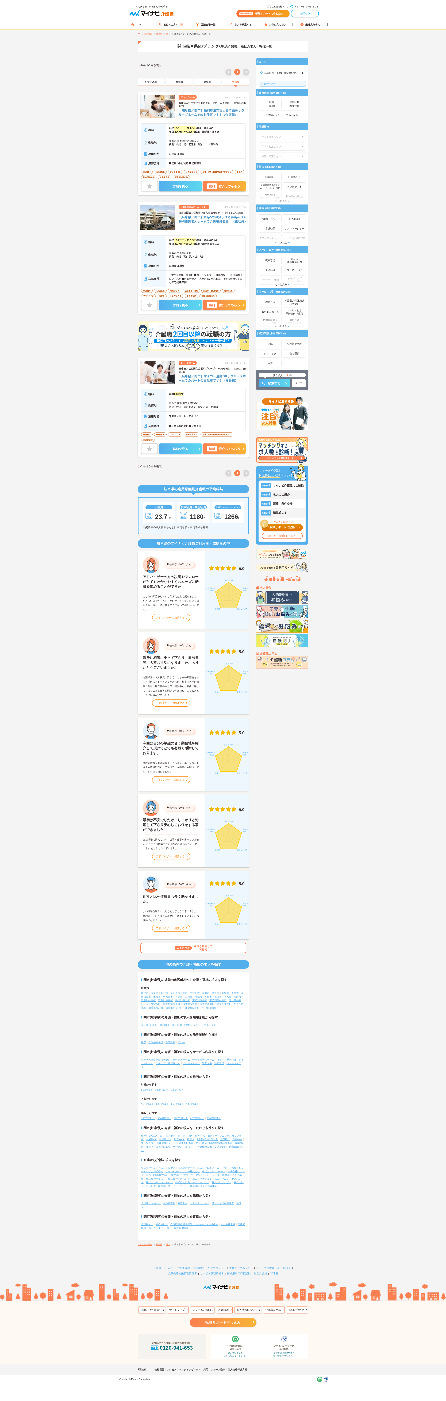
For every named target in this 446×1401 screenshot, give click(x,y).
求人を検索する (243, 24)
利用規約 (223, 1309)
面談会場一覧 (208, 24)
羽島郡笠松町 (165, 1000)
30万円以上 (192, 1104)
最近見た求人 (312, 24)
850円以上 (147, 1089)
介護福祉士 (147, 1224)
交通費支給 (220, 1146)
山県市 (188, 996)
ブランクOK (147, 1143)
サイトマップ (177, 1309)
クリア (298, 383)
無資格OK (179, 1139)
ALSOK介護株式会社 (157, 1175)
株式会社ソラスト (156, 1178)
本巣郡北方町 (224, 1004)
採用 (205, 1369)
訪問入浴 (207, 1063)
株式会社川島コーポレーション (192, 1182)
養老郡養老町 (182, 1000)
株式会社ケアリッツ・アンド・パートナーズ (195, 1175)
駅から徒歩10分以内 (152, 1135)
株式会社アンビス (221, 1182)
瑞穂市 (198, 996)
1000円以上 (161, 1089)
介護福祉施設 (155, 1042)
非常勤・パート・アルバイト (200, 1025)
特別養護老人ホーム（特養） (208, 1059)
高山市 (164, 993)
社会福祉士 (162, 1224)
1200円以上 (176, 1089)
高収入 (190, 1139)
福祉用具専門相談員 (239, 1273)
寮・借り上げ (185, 1135)
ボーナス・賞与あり (184, 1146)
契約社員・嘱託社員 (171, 1025)
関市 (269, 83)
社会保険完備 (204, 1146)
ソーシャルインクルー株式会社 (183, 1171)
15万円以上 (147, 1104)
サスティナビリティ (190, 1369)
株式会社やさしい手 (179, 1178)
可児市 (179, 996)
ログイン (305, 13)
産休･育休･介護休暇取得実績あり (214, 1143)
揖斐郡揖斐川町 (171, 1004)
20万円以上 (162, 1104)
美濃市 (205, 993)
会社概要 (159, 1369)
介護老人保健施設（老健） (155, 1059)
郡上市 (218, 996)
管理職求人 (165, 1139)
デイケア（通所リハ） (168, 1063)
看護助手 (182, 1203)
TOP (138, 24)
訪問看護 (219, 1063)
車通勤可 (171, 1135)
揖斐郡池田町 (207, 1004)
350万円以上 (181, 1118)
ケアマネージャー (199, 1203)
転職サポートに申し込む (262, 13)
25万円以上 (177, 1104)
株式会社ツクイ (186, 1167)
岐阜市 (144, 993)
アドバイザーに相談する (170, 617)
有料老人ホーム (181, 1059)
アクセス (171, 1369)
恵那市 (235, 993)
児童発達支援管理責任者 (182, 1273)
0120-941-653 (176, 1348)
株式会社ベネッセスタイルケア (158, 1167)
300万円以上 (164, 1118)
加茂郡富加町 (155, 1007)
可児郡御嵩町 (209, 1007)
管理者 (274, 1273)
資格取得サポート (166, 1143)
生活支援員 (260, 1273)
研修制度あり (186, 1143)
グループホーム (191, 1063)
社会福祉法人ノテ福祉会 (203, 1186)
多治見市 (175, 993)
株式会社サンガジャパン (159, 1182)
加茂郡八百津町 (174, 1007)
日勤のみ (237, 1139)
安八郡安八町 (153, 1004)
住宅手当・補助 (203, 1135)
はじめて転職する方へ (282, 535)
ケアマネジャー (217, 1267)
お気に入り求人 (277, 24)
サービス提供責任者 (223, 1203)
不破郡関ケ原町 (217, 1000)
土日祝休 (225, 1139)
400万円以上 (197, 1118)
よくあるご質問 (202, 1309)
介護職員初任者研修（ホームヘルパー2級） (194, 1224)
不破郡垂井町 (199, 1000)
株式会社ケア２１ (202, 1178)
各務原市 (168, 996)
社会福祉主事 (228, 1224)
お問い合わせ (296, 1309)
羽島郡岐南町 (148, 1000)
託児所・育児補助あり (158, 1146)
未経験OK (151, 1139)
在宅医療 (170, 1042)
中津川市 (195, 993)
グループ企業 (218, 1369)
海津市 (237, 996)
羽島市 (225, 993)
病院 (143, 1042)
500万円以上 (214, 1118)
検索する (274, 383)
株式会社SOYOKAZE (213, 1171)
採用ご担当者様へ (151, 1309)
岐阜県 (173, 564)
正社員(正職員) (149, 1025)
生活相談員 (169, 1203)
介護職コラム (273, 1309)
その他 (181, 1042)
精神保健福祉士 (182, 1228)
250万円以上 (148, 1118)
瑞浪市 (215, 993)
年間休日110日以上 (207, 1139)
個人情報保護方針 (237, 1369)
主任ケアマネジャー (241, 1267)
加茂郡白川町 (192, 1007)
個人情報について (247, 1309)
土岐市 (157, 996)
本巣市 (208, 996)
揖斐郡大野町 (190, 1004)
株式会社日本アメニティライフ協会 (216, 1167)
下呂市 (227, 996)
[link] (151, 81)
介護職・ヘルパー (151, 1203)
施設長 (287, 1267)
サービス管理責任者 (212, 1273)
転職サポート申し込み (223, 1322)
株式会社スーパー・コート (172, 1186)
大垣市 (154, 993)
